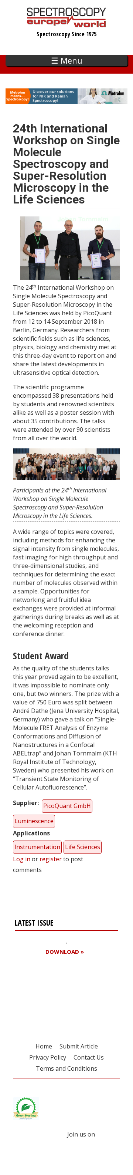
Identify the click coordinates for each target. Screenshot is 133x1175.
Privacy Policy (47, 1057)
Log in (21, 859)
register (51, 859)
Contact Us (89, 1057)
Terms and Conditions (66, 1068)
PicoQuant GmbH (67, 806)
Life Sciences (82, 847)
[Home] (67, 24)
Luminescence (34, 821)
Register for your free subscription (50, 994)
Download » (64, 952)
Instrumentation (37, 847)
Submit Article (78, 1046)
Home (43, 1046)
